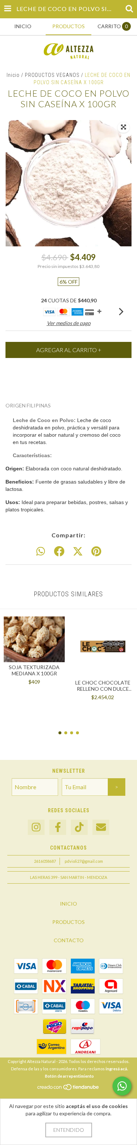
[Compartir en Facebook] (59, 551)
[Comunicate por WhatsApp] (122, 1086)
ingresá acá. (117, 1068)
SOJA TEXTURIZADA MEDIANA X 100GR (34, 670)
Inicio (13, 75)
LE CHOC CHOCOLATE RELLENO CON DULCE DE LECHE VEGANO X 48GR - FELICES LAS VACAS (102, 685)
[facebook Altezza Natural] (57, 827)
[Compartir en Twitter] (78, 551)
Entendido (68, 1130)
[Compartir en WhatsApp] (40, 551)
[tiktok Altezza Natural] (79, 827)
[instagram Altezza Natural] (36, 827)
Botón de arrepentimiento (69, 1076)
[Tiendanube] (68, 1089)
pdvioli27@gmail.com (84, 861)
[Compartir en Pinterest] (96, 551)
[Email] (100, 827)
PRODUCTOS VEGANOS (52, 75)
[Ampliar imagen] (123, 127)
